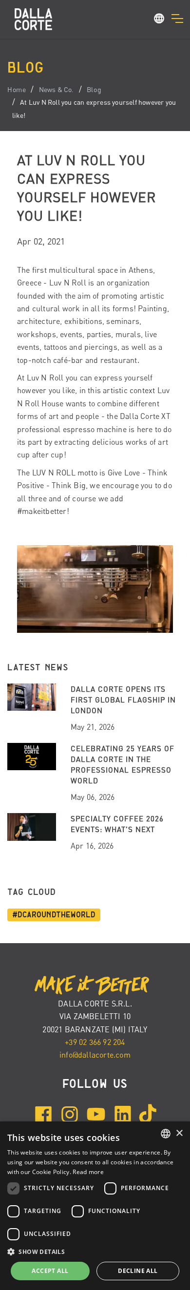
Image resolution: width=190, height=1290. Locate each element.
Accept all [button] (50, 1271)
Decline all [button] (137, 1271)
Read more (88, 1172)
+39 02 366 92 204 (95, 1042)
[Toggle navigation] (177, 18)
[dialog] (95, 1205)
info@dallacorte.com (95, 1055)
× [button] (179, 1133)
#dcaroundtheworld (53, 915)
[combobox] (166, 1133)
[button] (159, 20)
